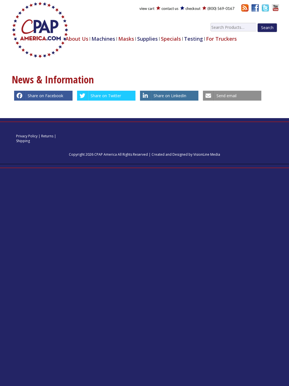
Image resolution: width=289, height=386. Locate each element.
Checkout (192, 8)
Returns (47, 136)
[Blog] (244, 7)
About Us (76, 39)
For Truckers (221, 39)
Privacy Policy (27, 136)
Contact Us (169, 8)
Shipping (23, 140)
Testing (193, 39)
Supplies (147, 39)
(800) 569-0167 (221, 8)
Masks (126, 39)
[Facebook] (255, 7)
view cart (146, 8)
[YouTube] (275, 7)
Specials (171, 39)
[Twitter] (265, 7)
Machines (103, 39)
